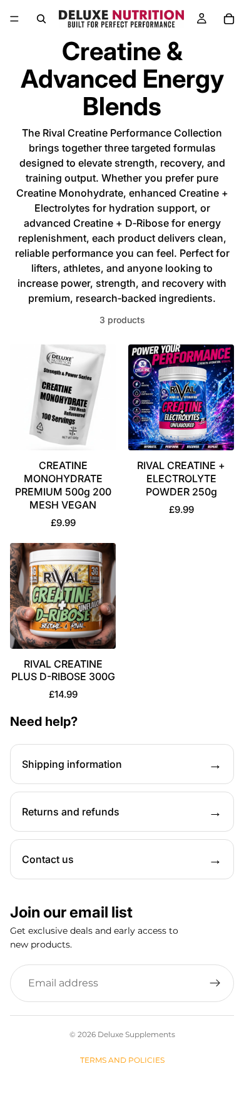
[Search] (41, 19)
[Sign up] (215, 983)
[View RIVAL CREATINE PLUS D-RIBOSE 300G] (63, 596)
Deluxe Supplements (136, 1034)
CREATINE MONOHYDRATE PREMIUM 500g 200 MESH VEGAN (63, 484)
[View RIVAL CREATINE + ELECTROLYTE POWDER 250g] (181, 397)
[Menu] (14, 18)
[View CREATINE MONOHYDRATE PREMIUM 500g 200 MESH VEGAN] (63, 397)
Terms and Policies (122, 1060)
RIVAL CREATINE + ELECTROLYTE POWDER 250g (181, 478)
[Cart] (229, 19)
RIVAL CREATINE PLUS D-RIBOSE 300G (63, 670)
